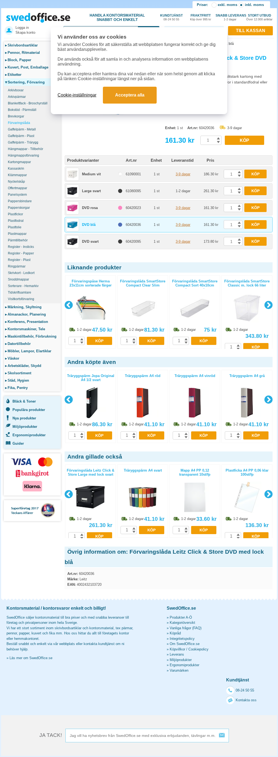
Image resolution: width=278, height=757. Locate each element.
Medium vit (91, 174)
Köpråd (175, 633)
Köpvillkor (177, 649)
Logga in (22, 28)
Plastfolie (14, 227)
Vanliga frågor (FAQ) (185, 628)
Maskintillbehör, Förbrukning (30, 336)
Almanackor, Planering (25, 314)
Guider (18, 443)
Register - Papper (21, 253)
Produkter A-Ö (181, 617)
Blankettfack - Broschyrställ (28, 103)
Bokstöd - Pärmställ (22, 110)
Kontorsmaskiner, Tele (25, 329)
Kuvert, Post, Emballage (26, 67)
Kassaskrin (16, 168)
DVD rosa (90, 208)
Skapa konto (25, 32)
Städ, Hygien (17, 380)
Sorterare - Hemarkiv (23, 286)
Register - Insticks (21, 247)
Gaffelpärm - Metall (22, 129)
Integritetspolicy (182, 639)
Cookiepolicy (198, 649)
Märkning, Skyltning (23, 307)
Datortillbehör (18, 344)
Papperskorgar (19, 208)
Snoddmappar (18, 279)
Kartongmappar (19, 162)
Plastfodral (16, 221)
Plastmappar (17, 234)
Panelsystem (17, 195)
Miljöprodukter (24, 427)
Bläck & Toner (24, 401)
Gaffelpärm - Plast (21, 136)
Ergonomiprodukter (29, 435)
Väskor (12, 358)
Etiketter (13, 75)
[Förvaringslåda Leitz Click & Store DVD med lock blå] (113, 128)
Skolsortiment (18, 373)
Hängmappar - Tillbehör (25, 149)
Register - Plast (19, 260)
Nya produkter (24, 418)
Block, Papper (18, 60)
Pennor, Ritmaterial (22, 53)
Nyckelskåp (16, 181)
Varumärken (179, 670)
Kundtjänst (171, 17)
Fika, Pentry (16, 388)
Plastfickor (15, 214)
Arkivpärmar (17, 97)
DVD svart (90, 241)
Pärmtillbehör (18, 240)
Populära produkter (28, 410)
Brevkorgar (16, 116)
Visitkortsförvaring (21, 299)
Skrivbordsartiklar (21, 45)
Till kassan (250, 30)
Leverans (177, 654)
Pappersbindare (20, 201)
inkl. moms (254, 5)
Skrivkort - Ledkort (21, 273)
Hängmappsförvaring (23, 155)
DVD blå (89, 225)
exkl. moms (227, 5)
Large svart (91, 191)
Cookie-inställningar (77, 95)
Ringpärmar (17, 266)
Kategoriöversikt (182, 623)
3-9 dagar (183, 174)
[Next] (268, 305)
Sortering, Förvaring (25, 82)
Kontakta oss (246, 700)
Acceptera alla (129, 95)
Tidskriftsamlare (19, 292)
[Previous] (69, 305)
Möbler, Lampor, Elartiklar (28, 351)
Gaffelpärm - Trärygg (23, 142)
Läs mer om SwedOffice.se (31, 658)
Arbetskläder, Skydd (23, 366)
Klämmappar (17, 175)
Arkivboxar (16, 90)
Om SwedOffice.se (185, 644)
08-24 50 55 (245, 690)
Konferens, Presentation (26, 322)
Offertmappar (17, 188)
